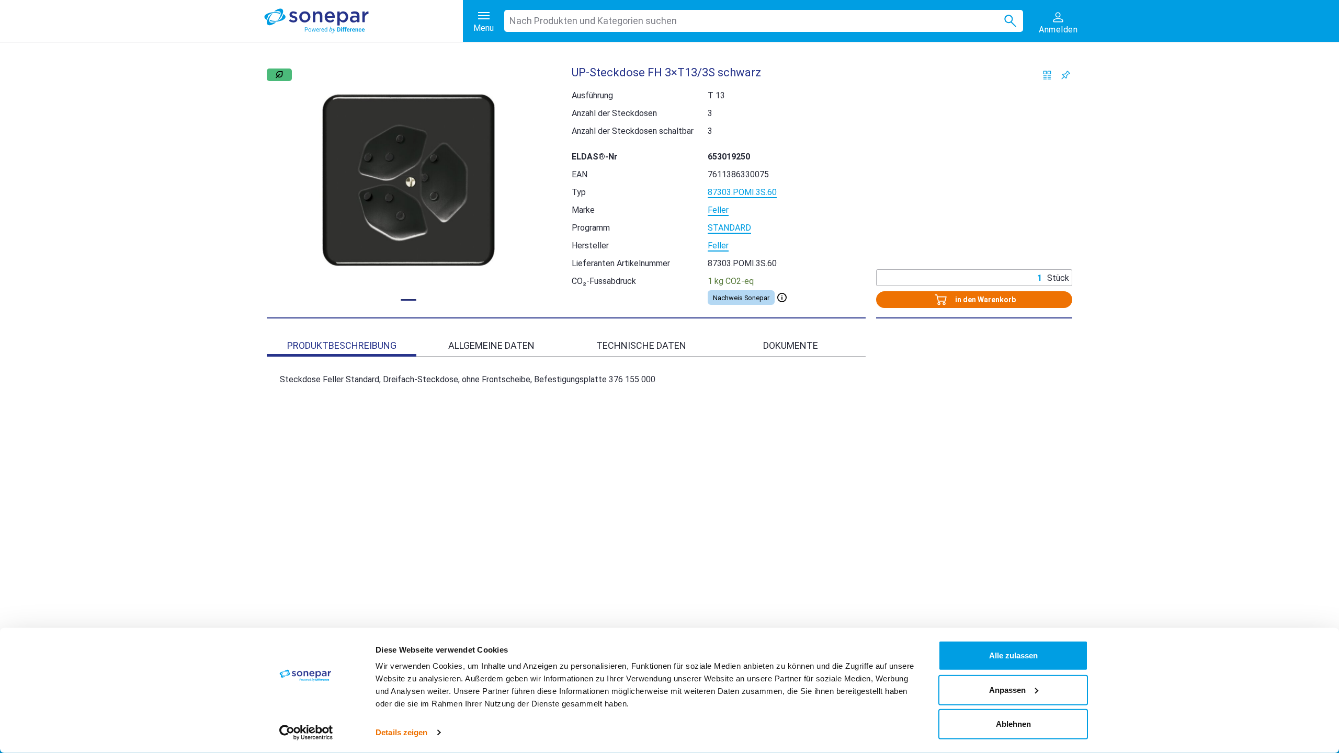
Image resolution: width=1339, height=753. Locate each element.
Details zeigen (401, 732)
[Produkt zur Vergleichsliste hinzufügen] (1047, 75)
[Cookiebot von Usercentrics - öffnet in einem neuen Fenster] (306, 732)
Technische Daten (641, 345)
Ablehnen (1013, 724)
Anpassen (1007, 689)
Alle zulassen (1013, 655)
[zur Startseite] (363, 21)
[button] (409, 180)
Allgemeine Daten (491, 345)
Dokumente (790, 345)
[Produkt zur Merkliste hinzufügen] (1065, 75)
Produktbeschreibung (341, 345)
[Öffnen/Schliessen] (782, 297)
